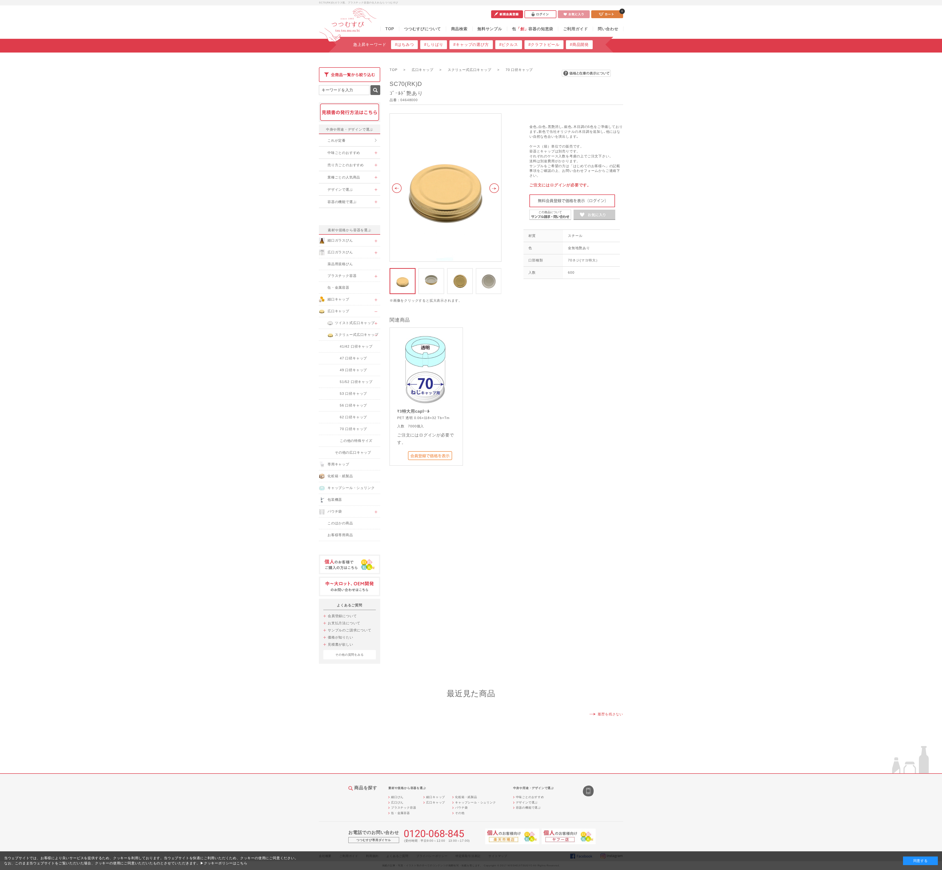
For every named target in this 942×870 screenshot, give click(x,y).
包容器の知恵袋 (532, 29)
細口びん (397, 797)
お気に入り (574, 14)
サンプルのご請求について (349, 630)
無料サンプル (489, 29)
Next (495, 188)
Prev (396, 188)
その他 (459, 813)
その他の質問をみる (349, 654)
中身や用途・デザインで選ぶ (349, 129)
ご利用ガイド (575, 29)
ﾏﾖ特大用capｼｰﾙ (413, 411)
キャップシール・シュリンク (475, 802)
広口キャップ (435, 802)
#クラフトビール (544, 44)
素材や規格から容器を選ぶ (349, 230)
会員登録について (342, 616)
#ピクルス (508, 44)
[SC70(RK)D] (445, 187)
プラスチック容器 (403, 807)
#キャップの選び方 (471, 44)
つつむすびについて (422, 29)
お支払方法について (344, 623)
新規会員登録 (507, 14)
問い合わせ (608, 29)
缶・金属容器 (400, 813)
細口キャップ (435, 797)
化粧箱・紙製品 (466, 797)
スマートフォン (589, 791)
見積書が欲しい (340, 644)
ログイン (540, 14)
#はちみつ (404, 44)
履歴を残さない (610, 714)
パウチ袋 (461, 807)
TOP (389, 29)
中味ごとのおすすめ (530, 797)
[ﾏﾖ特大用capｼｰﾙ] (425, 369)
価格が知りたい (340, 637)
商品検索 (459, 29)
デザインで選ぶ (527, 802)
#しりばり (433, 44)
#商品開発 (579, 44)
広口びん (397, 802)
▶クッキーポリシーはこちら (223, 863)
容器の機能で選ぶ (528, 807)
